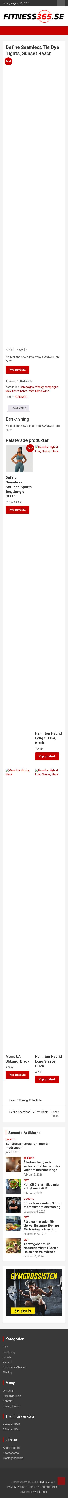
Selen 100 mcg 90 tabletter (26, 1100)
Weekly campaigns (46, 387)
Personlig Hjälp (12, 1396)
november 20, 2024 (35, 1233)
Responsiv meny (61, 3)
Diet (26, 1180)
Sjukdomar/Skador (14, 1367)
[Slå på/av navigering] (7, 30)
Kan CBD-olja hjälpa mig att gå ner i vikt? (41, 1186)
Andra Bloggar (11, 1448)
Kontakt (7, 1401)
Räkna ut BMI (11, 1429)
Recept (7, 1362)
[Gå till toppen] (61, 1481)
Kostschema (11, 1453)
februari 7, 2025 (33, 1193)
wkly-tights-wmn (39, 391)
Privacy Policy (11, 1406)
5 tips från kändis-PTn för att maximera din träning (43, 1205)
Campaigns (27, 387)
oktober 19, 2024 (34, 1256)
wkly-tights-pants (16, 391)
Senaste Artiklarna (24, 1132)
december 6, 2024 (34, 1211)
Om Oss (8, 1391)
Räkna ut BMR (11, 1424)
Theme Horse (48, 1487)
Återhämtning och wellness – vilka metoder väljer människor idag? (42, 1166)
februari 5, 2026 (33, 1174)
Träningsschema (13, 1458)
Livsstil (11, 1139)
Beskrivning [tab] (18, 408)
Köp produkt (17, 369)
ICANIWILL (21, 397)
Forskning (9, 1352)
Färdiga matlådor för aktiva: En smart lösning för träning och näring (41, 1225)
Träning (29, 1158)
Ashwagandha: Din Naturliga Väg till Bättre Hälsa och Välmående (41, 1248)
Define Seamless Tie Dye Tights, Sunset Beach (34, 1114)
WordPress (40, 1491)
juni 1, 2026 (12, 1152)
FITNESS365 (45, 1482)
